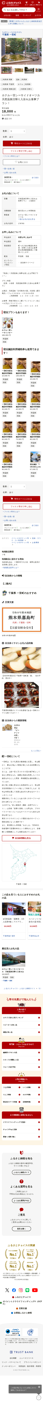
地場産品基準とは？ (11, 568)
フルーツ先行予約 (9, 1067)
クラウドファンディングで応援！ (14, 1122)
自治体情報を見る (23, 838)
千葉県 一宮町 (7, 980)
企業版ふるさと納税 (23, 1313)
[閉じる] (39, 1387)
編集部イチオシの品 (10, 1052)
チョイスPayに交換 (10, 1129)
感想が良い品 (7, 1032)
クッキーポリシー (9, 1366)
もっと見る (35, 751)
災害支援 (23, 1308)
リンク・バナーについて (11, 1362)
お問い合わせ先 (10, 173)
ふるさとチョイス (23, 1297)
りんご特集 (7, 1094)
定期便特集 (27, 1102)
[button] (39, 10)
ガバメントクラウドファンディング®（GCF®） (22, 1302)
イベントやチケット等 (20, 538)
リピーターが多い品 (10, 1025)
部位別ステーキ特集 (10, 1102)
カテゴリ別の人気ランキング (13, 1017)
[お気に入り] (38, 1397)
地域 (17, 15)
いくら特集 (27, 1087)
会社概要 (13, 1358)
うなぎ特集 (7, 1087)
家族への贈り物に (9, 1137)
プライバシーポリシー (32, 1362)
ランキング (27, 15)
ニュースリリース (26, 1358)
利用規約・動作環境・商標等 (30, 1366)
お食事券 (35, 542)
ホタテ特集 (27, 1094)
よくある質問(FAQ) (21, 1200)
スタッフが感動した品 (11, 1060)
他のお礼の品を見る (27, 219)
